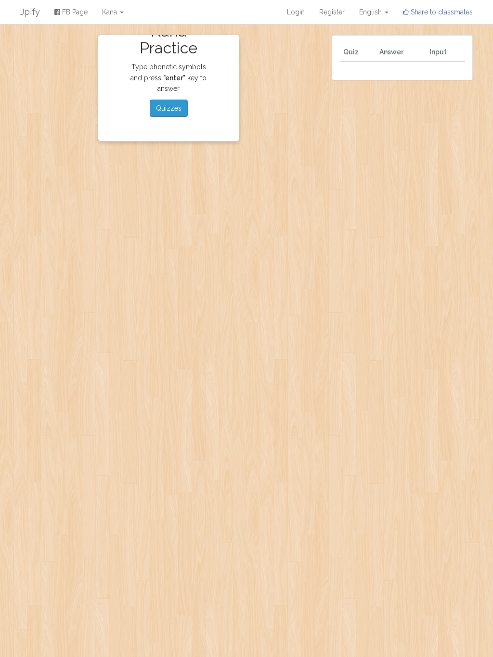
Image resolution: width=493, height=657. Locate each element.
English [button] (371, 12)
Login (296, 12)
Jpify (30, 12)
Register (332, 12)
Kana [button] (110, 12)
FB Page (74, 12)
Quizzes (169, 108)
